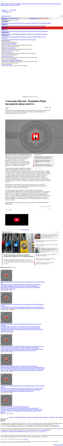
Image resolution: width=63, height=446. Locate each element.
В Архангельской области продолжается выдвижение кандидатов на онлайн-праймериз (43, 165)
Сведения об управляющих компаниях (11, 60)
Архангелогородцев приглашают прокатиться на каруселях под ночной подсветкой (23, 25)
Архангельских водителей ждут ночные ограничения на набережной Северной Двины (46, 255)
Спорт (34, 3)
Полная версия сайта (6, 6)
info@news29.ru (25, 229)
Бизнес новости (11, 5)
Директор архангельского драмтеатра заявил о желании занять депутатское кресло (22, 346)
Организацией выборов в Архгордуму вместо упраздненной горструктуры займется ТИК (43, 157)
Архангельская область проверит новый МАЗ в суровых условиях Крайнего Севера (23, 36)
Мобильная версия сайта (8, 416)
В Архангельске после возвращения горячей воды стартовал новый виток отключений (24, 34)
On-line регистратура (6, 52)
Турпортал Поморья (6, 64)
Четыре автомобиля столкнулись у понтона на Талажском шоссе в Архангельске (22, 28)
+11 (10, 11)
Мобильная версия (14, 18)
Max (58, 426)
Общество (24, 3)
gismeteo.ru (26, 439)
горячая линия (43, 18)
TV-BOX (17, 5)
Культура (29, 3)
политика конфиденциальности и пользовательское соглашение (31, 417)
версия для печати (46, 206)
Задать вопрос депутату (7, 56)
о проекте (11, 417)
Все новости (56, 231)
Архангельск (12, 10)
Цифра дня (3, 5)
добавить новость (33, 18)
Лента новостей (15, 232)
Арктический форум (55, 3)
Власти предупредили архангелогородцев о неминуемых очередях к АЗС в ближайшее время (26, 23)
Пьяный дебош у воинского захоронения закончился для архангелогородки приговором (24, 31)
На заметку (47, 3)
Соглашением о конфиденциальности (18, 431)
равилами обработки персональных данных (38, 431)
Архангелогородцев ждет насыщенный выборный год (15, 406)
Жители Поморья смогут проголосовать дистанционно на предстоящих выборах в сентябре (43, 161)
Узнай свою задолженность (8, 47)
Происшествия (40, 3)
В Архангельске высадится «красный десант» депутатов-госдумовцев (19, 366)
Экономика (18, 3)
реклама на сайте (53, 417)
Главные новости (5, 3)
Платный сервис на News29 (8, 43)
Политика (12, 3)
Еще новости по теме (39, 167)
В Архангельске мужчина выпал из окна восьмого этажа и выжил (18, 39)
